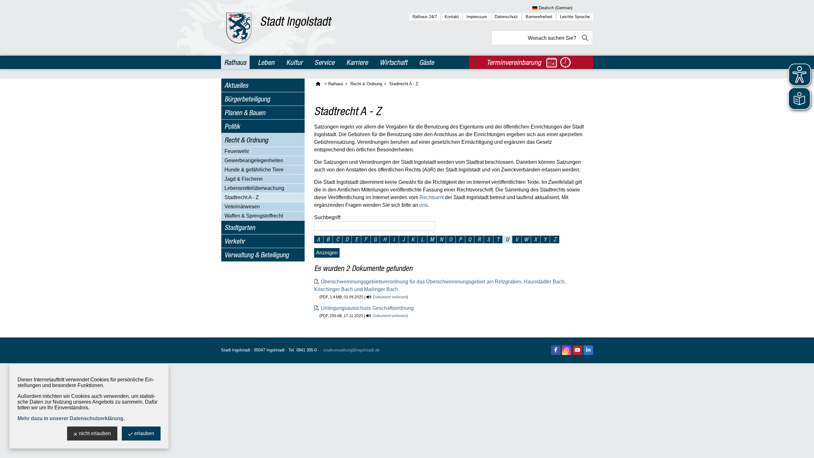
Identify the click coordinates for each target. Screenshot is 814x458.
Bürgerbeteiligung (247, 99)
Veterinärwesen (242, 206)
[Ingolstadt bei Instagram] (566, 350)
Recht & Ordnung (246, 140)
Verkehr (234, 241)
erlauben (144, 433)
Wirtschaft (393, 62)
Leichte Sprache (575, 16)
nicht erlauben (95, 433)
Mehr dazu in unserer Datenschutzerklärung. (71, 418)
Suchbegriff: (327, 217)
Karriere (357, 62)
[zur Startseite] (279, 27)
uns (423, 205)
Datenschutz (506, 16)
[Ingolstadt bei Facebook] (556, 350)
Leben (266, 62)
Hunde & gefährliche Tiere (254, 169)
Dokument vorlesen (390, 297)
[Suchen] (585, 37)
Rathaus (235, 62)
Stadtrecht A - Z (241, 197)
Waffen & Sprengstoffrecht (253, 216)
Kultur (294, 62)
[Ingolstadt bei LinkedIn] (588, 350)
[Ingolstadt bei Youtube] (577, 350)
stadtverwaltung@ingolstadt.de (351, 350)
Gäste (426, 62)
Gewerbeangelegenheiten (253, 160)
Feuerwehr (236, 151)
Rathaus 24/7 (424, 16)
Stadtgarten (239, 227)
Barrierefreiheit (539, 16)
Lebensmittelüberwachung (254, 188)
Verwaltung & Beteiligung (256, 255)
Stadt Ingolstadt (235, 350)
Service (324, 62)
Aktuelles (236, 85)
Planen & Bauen (244, 112)
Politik (232, 126)
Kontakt (452, 16)
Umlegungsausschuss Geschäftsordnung (367, 308)
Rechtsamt (431, 197)
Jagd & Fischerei (243, 179)
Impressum (476, 16)
